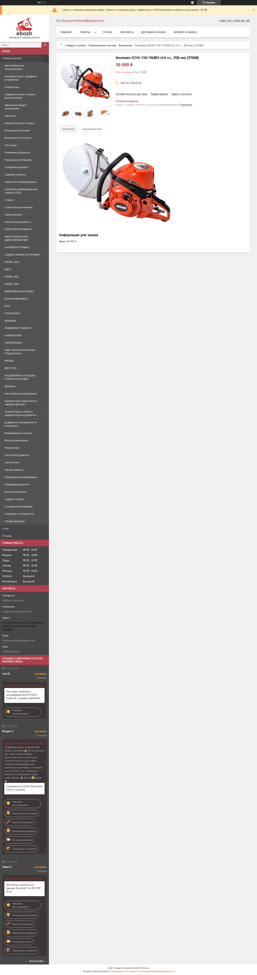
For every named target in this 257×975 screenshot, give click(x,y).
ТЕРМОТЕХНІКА (13, 342)
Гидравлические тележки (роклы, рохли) (20, 96)
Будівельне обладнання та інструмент (21, 424)
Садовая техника (15, 174)
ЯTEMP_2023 (12, 284)
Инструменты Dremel (17, 130)
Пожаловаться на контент (124, 971)
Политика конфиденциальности (157, 971)
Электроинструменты (18, 222)
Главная (65, 32)
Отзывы (7, 535)
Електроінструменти (17, 455)
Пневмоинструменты (17, 152)
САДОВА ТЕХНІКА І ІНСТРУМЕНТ (22, 254)
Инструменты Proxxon (18, 137)
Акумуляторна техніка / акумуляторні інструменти (20, 413)
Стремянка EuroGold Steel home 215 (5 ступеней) (24, 788)
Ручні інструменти (16, 491)
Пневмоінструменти (17, 484)
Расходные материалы (18, 159)
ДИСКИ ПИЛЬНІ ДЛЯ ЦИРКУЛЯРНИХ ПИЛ (16, 238)
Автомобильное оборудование (14, 67)
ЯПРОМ (9, 360)
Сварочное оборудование (21, 181)
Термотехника (13, 214)
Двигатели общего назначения (16, 106)
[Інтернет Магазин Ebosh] (24, 27)
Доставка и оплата (153, 32)
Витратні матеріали (16, 440)
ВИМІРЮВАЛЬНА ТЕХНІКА (19, 291)
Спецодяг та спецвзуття (19, 513)
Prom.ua (145, 968)
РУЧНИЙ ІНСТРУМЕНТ (17, 247)
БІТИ (7, 306)
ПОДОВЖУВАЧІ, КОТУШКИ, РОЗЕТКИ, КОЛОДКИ (20, 377)
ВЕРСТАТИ (10, 368)
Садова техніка (14, 499)
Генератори (12, 447)
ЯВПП (8, 269)
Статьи (107, 32)
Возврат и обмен (185, 32)
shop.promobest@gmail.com (18, 640)
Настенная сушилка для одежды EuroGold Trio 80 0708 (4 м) (23, 888)
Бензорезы (125, 45)
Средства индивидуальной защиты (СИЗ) (21, 190)
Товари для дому (15, 521)
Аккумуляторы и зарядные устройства (21, 78)
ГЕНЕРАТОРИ (12, 313)
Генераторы (12, 87)
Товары (85, 32)
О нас (5, 528)
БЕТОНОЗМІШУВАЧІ (16, 298)
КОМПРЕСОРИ (13, 335)
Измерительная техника (19, 123)
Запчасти (10, 115)
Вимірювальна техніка (18, 433)
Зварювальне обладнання (21, 477)
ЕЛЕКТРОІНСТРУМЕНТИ (18, 229)
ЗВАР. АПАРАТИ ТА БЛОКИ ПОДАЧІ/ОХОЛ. (20, 351)
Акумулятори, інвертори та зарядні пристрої (21, 402)
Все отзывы (36, 960)
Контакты (127, 32)
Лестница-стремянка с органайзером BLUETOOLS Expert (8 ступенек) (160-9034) (23, 695)
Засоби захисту (14, 469)
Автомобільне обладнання (21, 393)
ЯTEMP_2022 (12, 276)
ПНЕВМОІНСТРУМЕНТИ (18, 328)
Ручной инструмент (16, 167)
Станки (9, 200)
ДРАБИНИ (10, 320)
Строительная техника (19, 207)
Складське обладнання (19, 506)
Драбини (10, 386)
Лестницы (11, 145)
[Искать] (45, 45)
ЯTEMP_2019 (12, 262)
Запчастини (12, 462)
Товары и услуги (12, 58)
